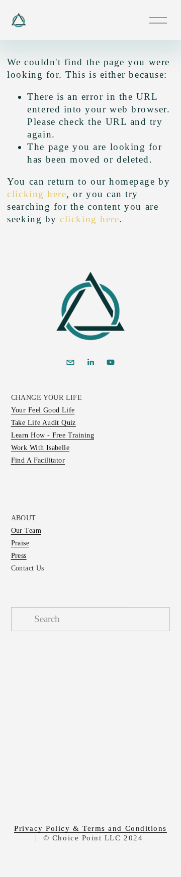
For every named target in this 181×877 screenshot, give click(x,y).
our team (26, 530)
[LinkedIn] (90, 362)
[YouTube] (111, 362)
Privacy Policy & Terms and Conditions (90, 828)
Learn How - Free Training (52, 435)
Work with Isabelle (40, 448)
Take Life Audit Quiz (43, 422)
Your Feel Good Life (43, 410)
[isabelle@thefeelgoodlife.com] (70, 362)
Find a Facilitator (38, 460)
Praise (20, 543)
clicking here (36, 194)
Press (19, 555)
